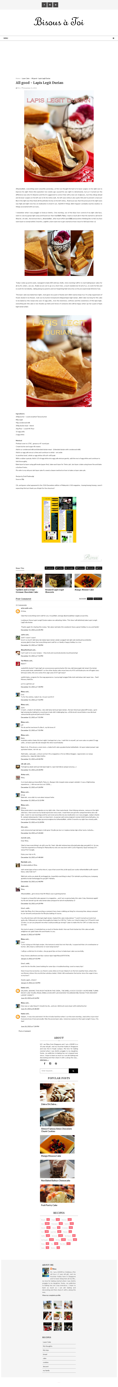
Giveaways (65, 1228)
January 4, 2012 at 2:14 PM (30, 983)
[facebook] (44, 4)
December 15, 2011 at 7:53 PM (32, 700)
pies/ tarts (63, 1244)
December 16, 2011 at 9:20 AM (32, 833)
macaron (65, 1232)
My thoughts (44, 1240)
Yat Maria (24, 661)
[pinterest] (55, 4)
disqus (90, 599)
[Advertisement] (59, 61)
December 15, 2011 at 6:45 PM (32, 630)
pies (52, 1244)
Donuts (54, 1228)
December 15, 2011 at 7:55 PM (32, 717)
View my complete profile (51, 1295)
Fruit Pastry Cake (49, 1205)
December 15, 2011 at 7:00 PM (32, 645)
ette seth (24, 608)
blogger (82, 599)
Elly (23, 479)
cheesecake (54, 1224)
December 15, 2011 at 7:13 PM (32, 656)
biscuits (43, 1220)
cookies (67, 1224)
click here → (44, 1060)
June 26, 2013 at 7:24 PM (30, 1026)
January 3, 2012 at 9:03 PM (30, 934)
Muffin (43, 1236)
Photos (43, 1244)
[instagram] (49, 4)
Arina (23, 774)
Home (18, 78)
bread (53, 1220)
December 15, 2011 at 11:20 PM (32, 822)
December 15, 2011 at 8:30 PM (32, 770)
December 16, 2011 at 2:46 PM (32, 881)
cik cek (23, 764)
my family (54, 1236)
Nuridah (24, 862)
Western (53, 1248)
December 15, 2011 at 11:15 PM (32, 800)
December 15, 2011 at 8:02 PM (32, 759)
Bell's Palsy (62, 216)
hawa (23, 988)
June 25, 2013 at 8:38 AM (30, 1009)
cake (42, 1224)
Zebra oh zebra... (49, 1104)
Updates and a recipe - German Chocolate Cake (27, 591)
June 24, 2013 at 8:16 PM (30, 998)
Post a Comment (25, 1031)
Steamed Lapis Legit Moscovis (54, 591)
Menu (6, 38)
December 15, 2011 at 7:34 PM (32, 687)
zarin (23, 635)
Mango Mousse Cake (84, 590)
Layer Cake (53, 1232)
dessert (43, 1228)
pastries (70, 1240)
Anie (22, 886)
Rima (23, 692)
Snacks (43, 1248)
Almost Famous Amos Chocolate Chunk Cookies (56, 1130)
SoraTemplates (58, 1382)
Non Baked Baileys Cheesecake (55, 1180)
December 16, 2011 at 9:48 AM (32, 857)
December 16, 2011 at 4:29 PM (32, 903)
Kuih (42, 1232)
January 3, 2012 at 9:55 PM (30, 959)
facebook (98, 599)
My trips (58, 1240)
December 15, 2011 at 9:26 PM (32, 787)
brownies (64, 1220)
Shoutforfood (26, 650)
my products (68, 1236)
